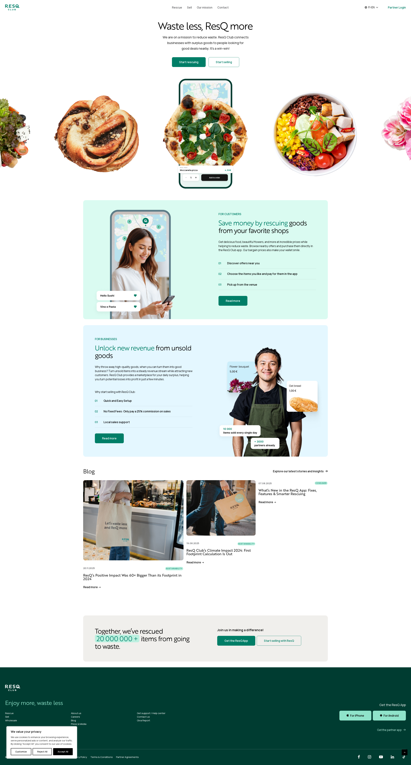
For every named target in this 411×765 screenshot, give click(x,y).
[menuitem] (177, 7)
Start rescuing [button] (188, 62)
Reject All (42, 751)
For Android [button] (391, 715)
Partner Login (397, 7)
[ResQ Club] (12, 7)
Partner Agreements (127, 757)
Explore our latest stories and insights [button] (298, 471)
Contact (223, 7)
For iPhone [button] (357, 715)
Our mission (204, 7)
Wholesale (11, 720)
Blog (73, 720)
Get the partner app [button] (389, 730)
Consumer (321, 483)
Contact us (143, 716)
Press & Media (78, 724)
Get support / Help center (151, 713)
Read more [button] (233, 301)
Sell (189, 7)
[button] (133, 520)
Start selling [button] (224, 62)
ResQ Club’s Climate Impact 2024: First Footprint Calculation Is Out (218, 552)
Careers (75, 716)
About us (76, 713)
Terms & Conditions (101, 757)
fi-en (371, 7)
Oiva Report (143, 720)
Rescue (177, 7)
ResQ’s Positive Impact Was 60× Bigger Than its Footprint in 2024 (132, 577)
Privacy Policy (79, 757)
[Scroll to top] (404, 752)
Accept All (63, 751)
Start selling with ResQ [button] (279, 641)
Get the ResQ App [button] (236, 641)
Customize (21, 751)
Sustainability (174, 568)
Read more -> (92, 587)
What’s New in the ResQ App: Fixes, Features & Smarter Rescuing (287, 492)
